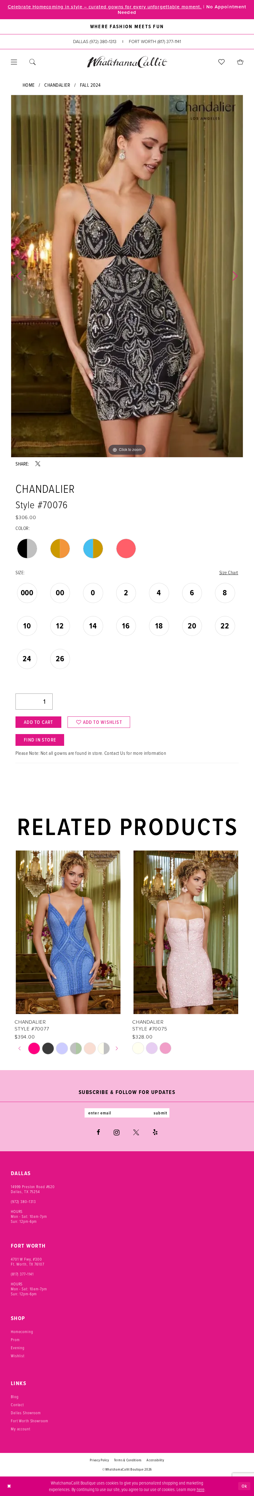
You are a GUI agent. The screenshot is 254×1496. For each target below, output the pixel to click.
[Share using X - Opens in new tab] (37, 463)
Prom (15, 1339)
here (200, 1489)
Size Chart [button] (228, 572)
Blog (14, 1396)
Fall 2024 (90, 84)
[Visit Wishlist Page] (221, 62)
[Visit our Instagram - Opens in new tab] (117, 1132)
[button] (14, 62)
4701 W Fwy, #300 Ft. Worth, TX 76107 (27, 1261)
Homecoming (22, 1331)
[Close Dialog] (9, 1486)
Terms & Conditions (128, 1460)
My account (20, 1429)
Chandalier (57, 84)
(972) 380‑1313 (23, 1201)
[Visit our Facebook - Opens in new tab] (98, 1132)
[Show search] (32, 62)
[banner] (127, 62)
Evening (17, 1347)
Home (29, 84)
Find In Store (40, 739)
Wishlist (17, 1355)
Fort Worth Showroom (29, 1421)
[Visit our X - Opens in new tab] (136, 1132)
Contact (17, 1404)
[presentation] (68, 932)
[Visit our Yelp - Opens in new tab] (155, 1132)
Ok (244, 1486)
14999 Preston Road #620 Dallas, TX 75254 (33, 1189)
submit (160, 1113)
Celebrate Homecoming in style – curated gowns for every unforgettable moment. (105, 6)
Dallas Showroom (26, 1412)
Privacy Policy (99, 1460)
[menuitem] (14, 62)
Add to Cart (38, 722)
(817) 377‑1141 (22, 1274)
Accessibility (155, 1460)
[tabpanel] (127, 276)
